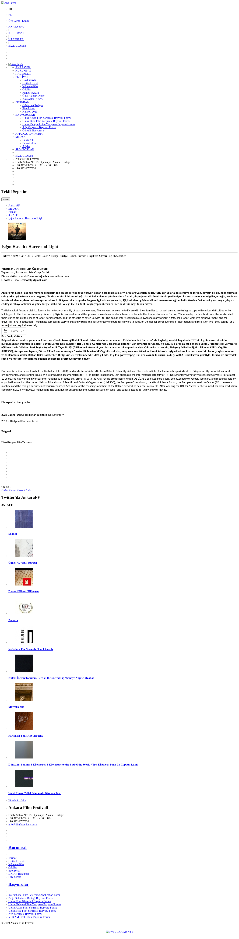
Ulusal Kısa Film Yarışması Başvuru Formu (32, 910)
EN (10, 14)
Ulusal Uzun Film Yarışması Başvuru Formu (32, 907)
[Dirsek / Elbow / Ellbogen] (24, 584)
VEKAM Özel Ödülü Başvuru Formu (29, 917)
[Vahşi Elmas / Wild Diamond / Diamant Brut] (24, 786)
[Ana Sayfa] (8, 2)
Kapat (6, 199)
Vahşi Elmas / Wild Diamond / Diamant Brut (34, 793)
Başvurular (18, 884)
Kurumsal (17, 847)
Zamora (13, 620)
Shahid (12, 533)
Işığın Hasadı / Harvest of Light (25, 218)
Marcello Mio (16, 706)
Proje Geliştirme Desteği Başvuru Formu (30, 898)
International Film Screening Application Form (34, 894)
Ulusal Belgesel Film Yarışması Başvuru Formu (34, 904)
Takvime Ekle (16, 331)
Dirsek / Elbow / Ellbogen (23, 591)
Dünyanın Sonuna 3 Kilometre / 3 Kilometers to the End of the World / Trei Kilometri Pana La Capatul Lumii (73, 764)
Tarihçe (12, 857)
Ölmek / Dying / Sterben (22, 562)
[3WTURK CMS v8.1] (119, 931)
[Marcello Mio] (24, 699)
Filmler (12, 211)
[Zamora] (24, 613)
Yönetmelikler (16, 864)
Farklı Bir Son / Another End (25, 735)
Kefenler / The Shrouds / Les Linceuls (30, 649)
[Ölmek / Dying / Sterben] (24, 555)
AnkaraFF (14, 205)
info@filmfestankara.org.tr (23, 824)
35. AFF (13, 214)
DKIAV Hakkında (18, 873)
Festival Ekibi (16, 861)
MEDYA (13, 208)
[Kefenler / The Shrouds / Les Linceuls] (24, 642)
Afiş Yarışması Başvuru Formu (25, 913)
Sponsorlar (14, 870)
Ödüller (12, 867)
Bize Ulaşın (14, 876)
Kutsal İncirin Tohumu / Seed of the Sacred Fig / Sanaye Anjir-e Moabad (51, 677)
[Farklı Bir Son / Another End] (24, 728)
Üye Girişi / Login (18, 20)
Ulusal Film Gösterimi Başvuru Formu (29, 901)
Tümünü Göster (17, 800)
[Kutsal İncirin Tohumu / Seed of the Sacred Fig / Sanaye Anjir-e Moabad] (24, 671)
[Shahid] (24, 526)
